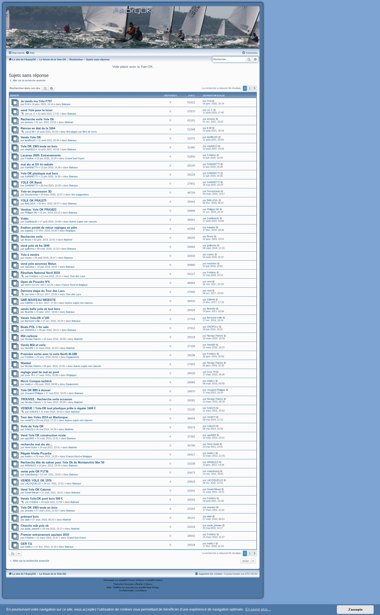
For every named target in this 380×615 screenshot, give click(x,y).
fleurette (29, 312)
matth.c (29, 384)
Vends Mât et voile (33, 345)
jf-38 (31, 131)
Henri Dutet (31, 447)
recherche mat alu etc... (37, 444)
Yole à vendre (30, 254)
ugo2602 (29, 438)
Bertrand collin (32, 321)
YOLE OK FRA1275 (33, 200)
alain (27, 519)
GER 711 (26, 543)
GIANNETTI (31, 167)
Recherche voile (31, 236)
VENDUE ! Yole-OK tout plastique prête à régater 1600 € (58, 408)
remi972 (29, 420)
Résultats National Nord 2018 (40, 272)
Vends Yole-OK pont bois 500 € (42, 498)
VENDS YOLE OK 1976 (36, 480)
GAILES (33, 411)
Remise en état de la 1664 (38, 128)
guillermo (29, 248)
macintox (30, 266)
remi (27, 284)
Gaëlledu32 (31, 221)
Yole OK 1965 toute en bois (39, 146)
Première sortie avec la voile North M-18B (49, 354)
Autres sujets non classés (83, 221)
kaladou (29, 230)
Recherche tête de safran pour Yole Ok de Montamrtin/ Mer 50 (62, 462)
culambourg (31, 474)
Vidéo (25, 218)
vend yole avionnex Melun (38, 263)
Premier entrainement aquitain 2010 (45, 534)
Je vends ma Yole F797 (36, 101)
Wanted (26, 363)
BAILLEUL (30, 203)
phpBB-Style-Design (149, 587)
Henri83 (29, 348)
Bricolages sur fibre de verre (81, 131)
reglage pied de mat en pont (40, 372)
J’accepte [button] (355, 609)
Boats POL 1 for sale (35, 327)
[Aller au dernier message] (213, 101)
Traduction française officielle (128, 584)
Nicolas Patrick (33, 339)
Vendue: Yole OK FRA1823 (38, 209)
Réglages (71, 230)
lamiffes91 (30, 140)
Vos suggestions (80, 194)
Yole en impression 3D (36, 191)
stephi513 (30, 149)
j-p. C (32, 113)
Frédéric (29, 158)
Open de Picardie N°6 (35, 281)
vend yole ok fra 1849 (35, 245)
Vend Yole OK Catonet (36, 489)
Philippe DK (31, 212)
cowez (28, 257)
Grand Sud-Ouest (74, 158)
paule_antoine (32, 528)
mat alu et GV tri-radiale (37, 164)
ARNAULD (30, 465)
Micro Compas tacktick (36, 381)
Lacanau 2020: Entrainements (41, 155)
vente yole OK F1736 (34, 471)
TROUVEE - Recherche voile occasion (46, 399)
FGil (27, 104)
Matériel (69, 122)
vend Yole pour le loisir (37, 110)
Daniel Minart (32, 492)
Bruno (28, 239)
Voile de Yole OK (32, 426)
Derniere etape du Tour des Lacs (43, 291)
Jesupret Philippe (34, 393)
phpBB (122, 580)
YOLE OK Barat (31, 182)
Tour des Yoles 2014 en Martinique (44, 417)
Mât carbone (29, 336)
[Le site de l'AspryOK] (133, 10)
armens (29, 122)
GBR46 (29, 303)
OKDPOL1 (30, 330)
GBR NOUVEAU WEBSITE (38, 300)
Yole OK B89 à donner (36, 390)
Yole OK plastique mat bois (39, 173)
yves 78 (29, 375)
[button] (254, 88)
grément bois (30, 516)
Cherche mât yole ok (35, 525)
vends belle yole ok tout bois (40, 309)
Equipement (72, 357)
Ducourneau (31, 194)
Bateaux (66, 104)
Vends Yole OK (31, 137)
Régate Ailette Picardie (36, 453)
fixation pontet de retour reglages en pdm (49, 227)
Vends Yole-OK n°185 (35, 318)
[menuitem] (30, 53)
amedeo (29, 510)
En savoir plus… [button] (258, 609)
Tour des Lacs (77, 276)
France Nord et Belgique (75, 284)
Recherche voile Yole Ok (37, 119)
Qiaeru (149, 584)
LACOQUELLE (33, 483)
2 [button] (249, 88)
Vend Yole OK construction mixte (43, 435)
